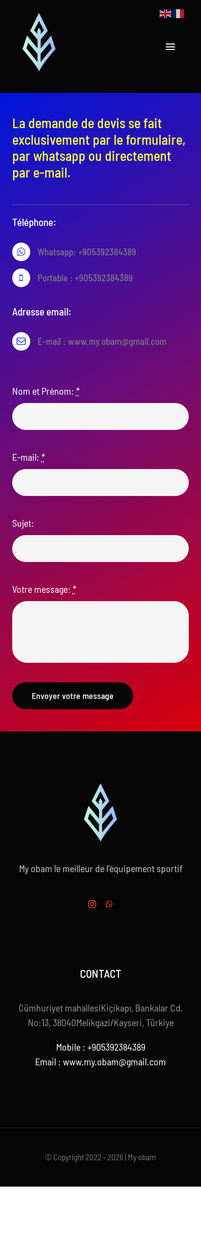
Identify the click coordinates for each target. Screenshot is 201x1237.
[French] (178, 12)
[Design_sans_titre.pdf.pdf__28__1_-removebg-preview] (39, 15)
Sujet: (23, 523)
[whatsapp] (109, 904)
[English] (166, 12)
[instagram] (92, 904)
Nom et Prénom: (46, 391)
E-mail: (28, 457)
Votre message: (44, 589)
